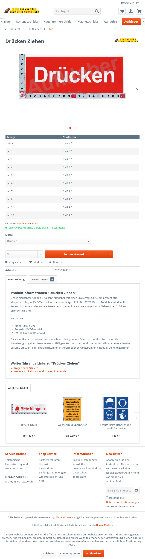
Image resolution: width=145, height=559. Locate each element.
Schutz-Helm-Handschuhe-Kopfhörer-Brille (116, 426)
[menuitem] (77, 11)
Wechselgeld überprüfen (72, 425)
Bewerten (58, 262)
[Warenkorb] (139, 11)
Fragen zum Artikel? (25, 368)
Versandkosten (64, 517)
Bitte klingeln (29, 425)
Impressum (79, 476)
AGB (41, 481)
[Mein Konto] (130, 11)
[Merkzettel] (122, 11)
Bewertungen (42, 279)
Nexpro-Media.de (104, 525)
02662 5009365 (17, 477)
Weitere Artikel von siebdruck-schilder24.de (39, 371)
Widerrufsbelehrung (51, 476)
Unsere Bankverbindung (87, 468)
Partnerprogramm (49, 460)
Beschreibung (16, 279)
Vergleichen (15, 262)
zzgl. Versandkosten (27, 223)
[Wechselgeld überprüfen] (72, 409)
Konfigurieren (93, 553)
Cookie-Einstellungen (85, 460)
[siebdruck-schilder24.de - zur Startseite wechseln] (22, 12)
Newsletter (78, 464)
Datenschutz (79, 472)
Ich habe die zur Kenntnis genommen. (122, 502)
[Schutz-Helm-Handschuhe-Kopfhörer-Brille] (116, 409)
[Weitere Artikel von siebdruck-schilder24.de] (126, 44)
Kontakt (43, 464)
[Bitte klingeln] (29, 409)
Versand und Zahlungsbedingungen (52, 470)
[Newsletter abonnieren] (136, 490)
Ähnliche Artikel (18, 388)
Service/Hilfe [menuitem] (132, 3)
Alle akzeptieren (70, 553)
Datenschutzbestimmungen (122, 502)
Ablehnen (48, 553)
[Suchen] (97, 11)
